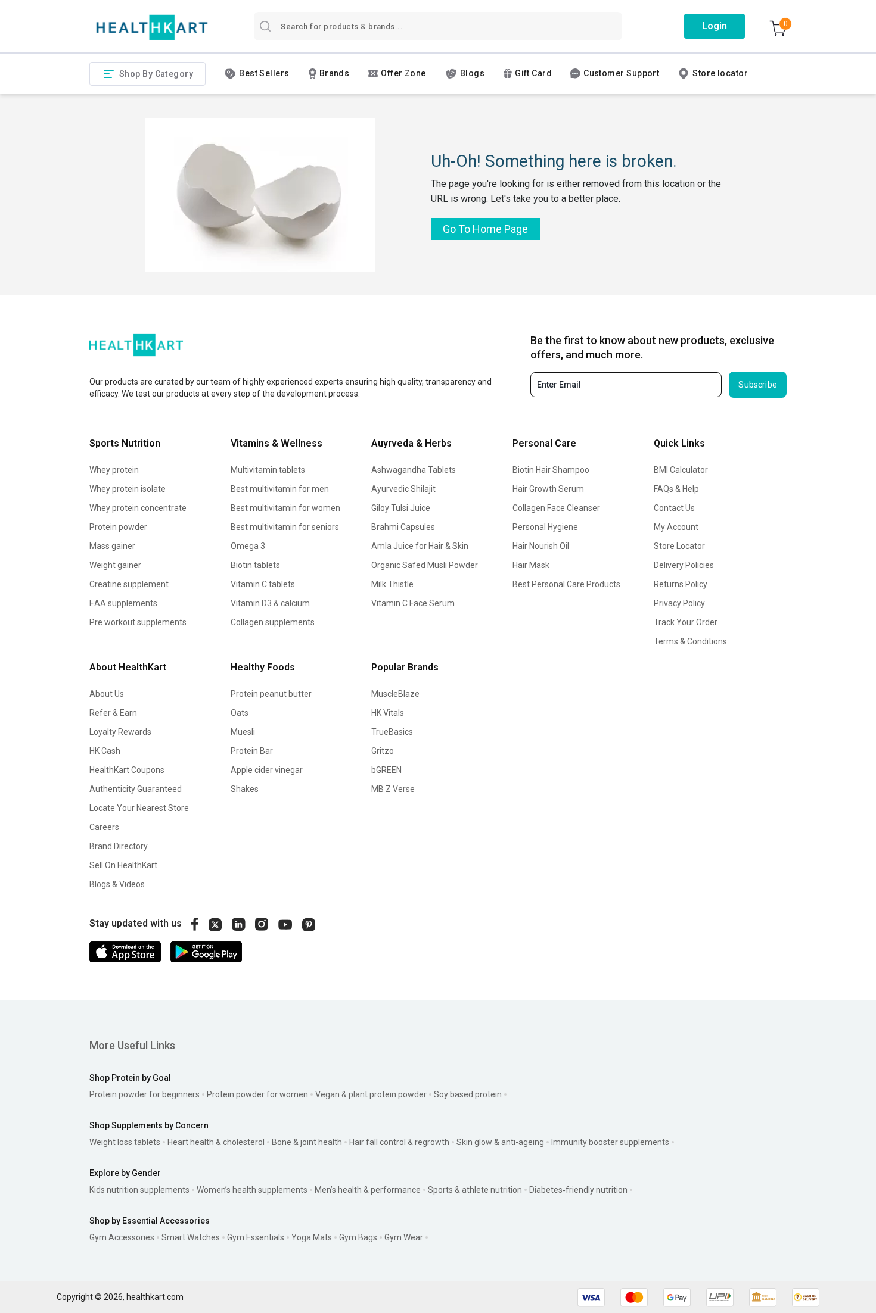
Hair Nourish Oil (540, 546)
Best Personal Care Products (566, 584)
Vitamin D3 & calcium (270, 603)
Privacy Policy (679, 603)
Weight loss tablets (124, 1142)
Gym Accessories (121, 1237)
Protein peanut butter (271, 693)
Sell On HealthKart (123, 865)
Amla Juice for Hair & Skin (419, 546)
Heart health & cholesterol (216, 1142)
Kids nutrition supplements (139, 1190)
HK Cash (104, 751)
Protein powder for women (257, 1094)
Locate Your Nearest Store (139, 808)
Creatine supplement (129, 584)
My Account (676, 527)
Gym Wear (403, 1237)
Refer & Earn (113, 713)
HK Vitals (387, 713)
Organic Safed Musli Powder (424, 565)
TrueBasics (392, 732)
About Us (106, 693)
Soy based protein (468, 1094)
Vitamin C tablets (263, 584)
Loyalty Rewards (120, 732)
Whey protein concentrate (138, 508)
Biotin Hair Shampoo (550, 470)
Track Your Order (685, 622)
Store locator (720, 73)
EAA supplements (123, 603)
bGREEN (386, 770)
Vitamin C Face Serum (413, 603)
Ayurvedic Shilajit (403, 489)
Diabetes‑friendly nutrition (578, 1190)
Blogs (472, 73)
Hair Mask (530, 565)
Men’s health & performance (368, 1190)
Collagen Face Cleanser (556, 508)
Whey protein (114, 470)
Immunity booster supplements (610, 1142)
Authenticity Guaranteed (135, 789)
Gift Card (533, 73)
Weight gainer (115, 565)
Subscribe (757, 384)
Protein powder (118, 527)
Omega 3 (248, 546)
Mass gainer (112, 546)
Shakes (245, 789)
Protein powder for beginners (144, 1094)
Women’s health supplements (252, 1190)
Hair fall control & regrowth (399, 1142)
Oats (239, 713)
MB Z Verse (393, 789)
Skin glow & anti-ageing (500, 1142)
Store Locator (679, 546)
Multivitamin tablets (268, 470)
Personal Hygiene (545, 527)
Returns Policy (680, 584)
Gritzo (382, 751)
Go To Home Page (485, 229)
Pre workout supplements (138, 622)
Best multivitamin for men (280, 489)
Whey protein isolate (127, 489)
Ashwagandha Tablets (413, 470)
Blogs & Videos (117, 884)
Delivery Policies (684, 565)
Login (714, 26)
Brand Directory (118, 846)
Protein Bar (252, 751)
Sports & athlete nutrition (475, 1190)
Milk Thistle (392, 584)
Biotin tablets (255, 565)
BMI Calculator (681, 470)
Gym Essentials (255, 1237)
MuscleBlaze (395, 693)
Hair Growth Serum (548, 489)
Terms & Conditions (690, 641)
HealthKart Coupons (126, 770)
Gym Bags (358, 1237)
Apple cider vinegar (267, 770)
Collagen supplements (273, 622)
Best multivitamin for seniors (285, 527)
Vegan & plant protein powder (371, 1094)
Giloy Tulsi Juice (400, 508)
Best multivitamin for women (285, 508)
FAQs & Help (676, 489)
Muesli (243, 732)
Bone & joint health (307, 1142)
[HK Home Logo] (152, 27)
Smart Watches (190, 1237)
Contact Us (674, 508)
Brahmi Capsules (403, 527)
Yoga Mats (311, 1237)
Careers (104, 827)
